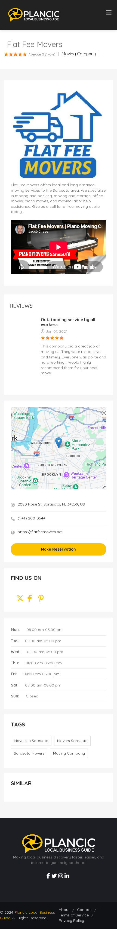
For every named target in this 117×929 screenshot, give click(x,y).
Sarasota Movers (29, 753)
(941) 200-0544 (31, 518)
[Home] (34, 14)
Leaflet (82, 487)
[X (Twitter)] (20, 599)
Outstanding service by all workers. (68, 322)
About (64, 909)
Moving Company (79, 53)
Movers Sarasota (72, 740)
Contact (84, 909)
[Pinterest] (41, 599)
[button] (58, 442)
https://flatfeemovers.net (40, 531)
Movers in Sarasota (31, 740)
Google (101, 487)
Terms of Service (74, 915)
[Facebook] (29, 599)
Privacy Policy (71, 920)
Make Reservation (58, 549)
